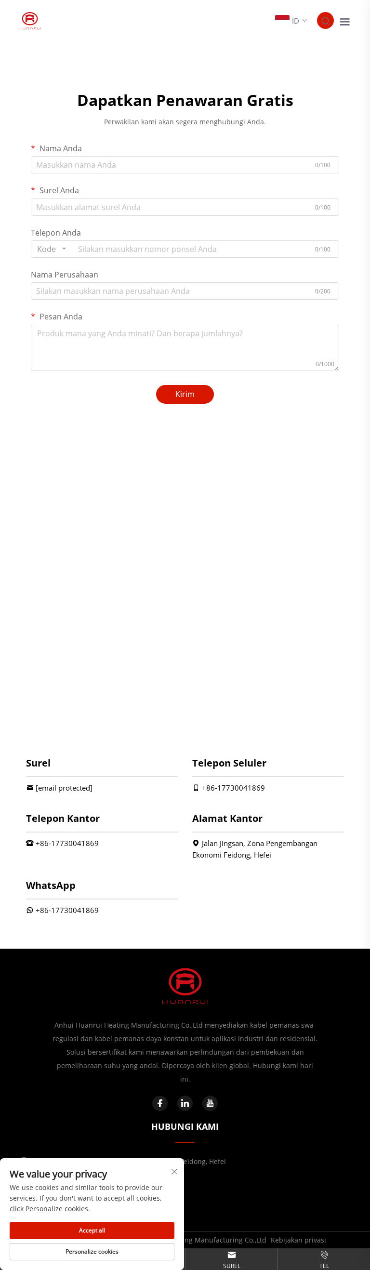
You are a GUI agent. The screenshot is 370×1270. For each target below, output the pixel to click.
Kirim (185, 394)
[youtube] (210, 1103)
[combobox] (51, 249)
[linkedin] (185, 1103)
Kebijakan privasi (298, 1239)
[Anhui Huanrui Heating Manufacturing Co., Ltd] (30, 19)
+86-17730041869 (233, 788)
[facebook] (160, 1103)
